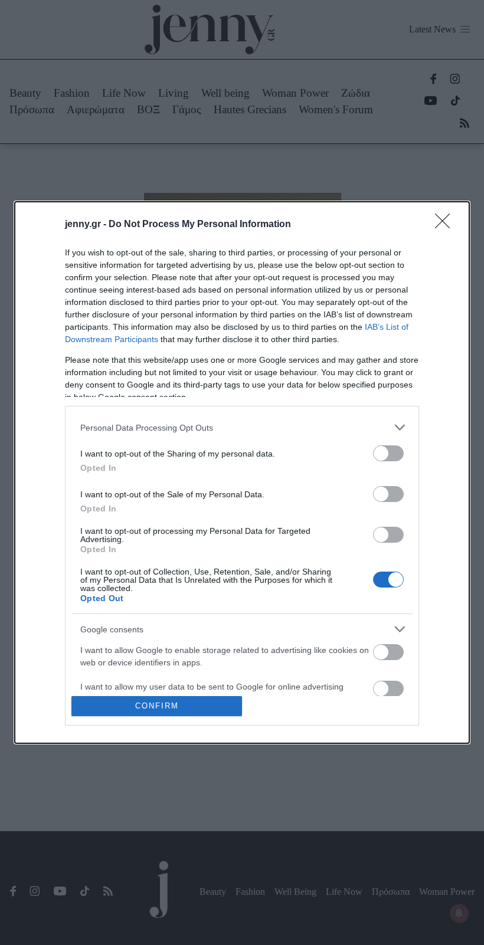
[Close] (446, 225)
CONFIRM (157, 705)
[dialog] (242, 472)
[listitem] (242, 427)
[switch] (388, 453)
